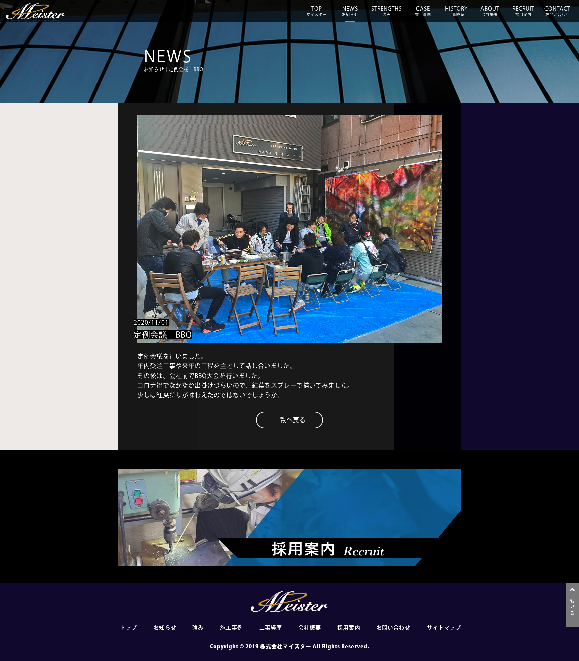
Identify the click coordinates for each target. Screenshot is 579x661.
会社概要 (309, 627)
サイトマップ (444, 627)
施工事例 (231, 627)
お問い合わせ (393, 627)
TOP (317, 11)
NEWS (350, 11)
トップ (128, 627)
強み (198, 627)
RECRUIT (523, 11)
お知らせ (164, 627)
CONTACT (557, 11)
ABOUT (489, 11)
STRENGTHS (386, 11)
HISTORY (456, 11)
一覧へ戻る (290, 420)
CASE (423, 11)
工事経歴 (270, 627)
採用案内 (348, 627)
